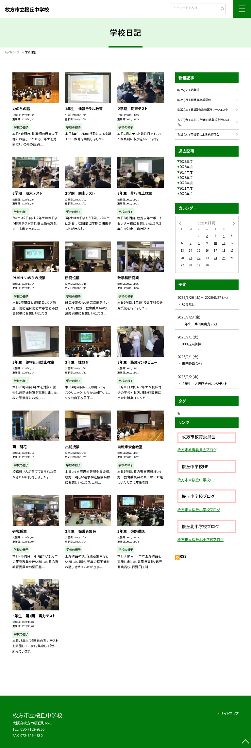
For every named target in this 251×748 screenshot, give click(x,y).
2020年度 (186, 193)
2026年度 (186, 161)
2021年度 (186, 188)
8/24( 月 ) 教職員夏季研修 (194, 100)
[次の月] (234, 223)
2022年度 (186, 183)
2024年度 (186, 172)
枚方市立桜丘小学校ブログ (198, 509)
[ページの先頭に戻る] (245, 742)
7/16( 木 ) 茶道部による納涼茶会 (198, 134)
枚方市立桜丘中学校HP (195, 479)
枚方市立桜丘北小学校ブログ (200, 539)
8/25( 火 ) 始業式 (188, 90)
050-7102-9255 (32, 729)
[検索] (220, 9)
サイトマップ (229, 713)
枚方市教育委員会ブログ (196, 449)
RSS (183, 556)
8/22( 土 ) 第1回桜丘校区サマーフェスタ (202, 109)
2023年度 (186, 177)
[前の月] (180, 223)
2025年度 (186, 166)
